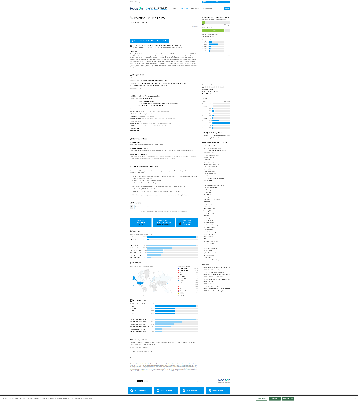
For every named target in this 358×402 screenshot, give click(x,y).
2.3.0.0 (205, 116)
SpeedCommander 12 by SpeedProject (219, 288)
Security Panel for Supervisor (212, 199)
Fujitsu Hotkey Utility (209, 146)
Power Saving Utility (209, 153)
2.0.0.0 (205, 123)
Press (208, 381)
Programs (185, 8)
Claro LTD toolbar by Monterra (217, 270)
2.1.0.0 (205, 120)
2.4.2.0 (205, 108)
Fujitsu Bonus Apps (209, 220)
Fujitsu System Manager (210, 197)
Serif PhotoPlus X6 (213, 281)
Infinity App (207, 218)
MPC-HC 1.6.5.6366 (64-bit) (216, 277)
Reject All (274, 398)
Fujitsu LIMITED (141, 22)
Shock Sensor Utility (209, 171)
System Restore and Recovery (212, 253)
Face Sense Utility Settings (211, 225)
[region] (179, 398)
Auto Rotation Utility (209, 208)
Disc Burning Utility (209, 190)
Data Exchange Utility (210, 227)
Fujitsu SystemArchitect (210, 248)
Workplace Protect (209, 222)
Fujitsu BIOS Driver (209, 162)
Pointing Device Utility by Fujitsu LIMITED (220, 279)
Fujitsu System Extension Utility (212, 148)
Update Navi (207, 192)
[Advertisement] (216, 69)
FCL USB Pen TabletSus (210, 243)
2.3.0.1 (205, 113)
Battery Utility (207, 169)
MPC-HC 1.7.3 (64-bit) (214, 286)
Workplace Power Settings (211, 241)
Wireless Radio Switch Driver (212, 164)
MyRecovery (207, 239)
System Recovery (208, 229)
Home (175, 8)
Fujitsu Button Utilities (210, 213)
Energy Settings (208, 204)
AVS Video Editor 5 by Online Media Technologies (222, 274)
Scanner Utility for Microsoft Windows (214, 185)
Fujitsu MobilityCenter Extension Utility (215, 150)
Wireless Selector (208, 180)
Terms (191, 381)
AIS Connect (207, 194)
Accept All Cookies (288, 398)
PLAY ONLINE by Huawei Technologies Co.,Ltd (221, 267)
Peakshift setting (208, 236)
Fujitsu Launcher (208, 246)
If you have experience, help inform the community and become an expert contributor (157, 47)
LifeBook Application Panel (211, 138)
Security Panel (207, 201)
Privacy (196, 381)
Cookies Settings (261, 398)
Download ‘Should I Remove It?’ (214, 2)
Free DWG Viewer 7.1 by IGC (216, 291)
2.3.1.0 (205, 111)
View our (217, 390)
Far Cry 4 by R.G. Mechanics (216, 272)
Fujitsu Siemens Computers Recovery (214, 178)
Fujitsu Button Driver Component (213, 260)
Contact (214, 381)
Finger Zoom (207, 257)
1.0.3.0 (205, 125)
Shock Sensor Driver (209, 176)
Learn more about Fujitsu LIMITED (143, 351)
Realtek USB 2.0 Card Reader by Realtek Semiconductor (219, 135)
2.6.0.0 (205, 103)
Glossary (185, 381)
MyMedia (206, 215)
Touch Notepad (208, 250)
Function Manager (209, 183)
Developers (202, 381)
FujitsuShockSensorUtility (211, 187)
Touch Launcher (208, 206)
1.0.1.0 (205, 128)
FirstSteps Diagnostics (210, 173)
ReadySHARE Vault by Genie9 (216, 284)
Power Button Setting (210, 232)
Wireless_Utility (208, 211)
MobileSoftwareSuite (209, 255)
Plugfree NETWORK (209, 157)
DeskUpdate (207, 160)
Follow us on (166, 390)
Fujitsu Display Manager (210, 167)
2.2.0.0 (205, 118)
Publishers (195, 8)
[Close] (355, 399)
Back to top (133, 357)
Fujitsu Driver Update (210, 234)
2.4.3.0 (205, 106)
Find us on (140, 390)
